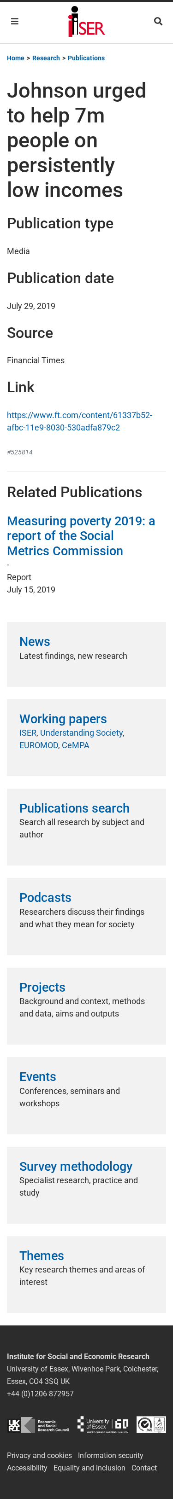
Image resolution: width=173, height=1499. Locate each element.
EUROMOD (38, 745)
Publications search (74, 808)
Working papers (63, 719)
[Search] (158, 21)
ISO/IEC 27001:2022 (151, 1424)
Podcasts (45, 897)
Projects (42, 987)
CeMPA (75, 745)
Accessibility (27, 1468)
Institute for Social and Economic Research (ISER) (86, 22)
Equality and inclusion (89, 1468)
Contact (144, 1468)
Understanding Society (81, 733)
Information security (110, 1455)
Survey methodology (75, 1166)
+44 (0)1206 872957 (40, 1393)
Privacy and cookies (39, 1455)
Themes (41, 1256)
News (34, 641)
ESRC (38, 1424)
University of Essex (103, 1424)
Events (37, 1076)
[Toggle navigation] (15, 21)
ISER (27, 733)
